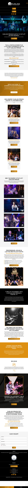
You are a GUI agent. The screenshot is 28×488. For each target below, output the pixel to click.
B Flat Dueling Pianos (13, 477)
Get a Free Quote (14, 38)
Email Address (3, 441)
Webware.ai (20, 477)
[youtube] (14, 14)
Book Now (14, 11)
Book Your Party (14, 166)
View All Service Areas (14, 427)
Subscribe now (14, 404)
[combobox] (2, 445)
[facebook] (12, 14)
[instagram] (16, 14)
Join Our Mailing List (14, 466)
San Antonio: (7, 423)
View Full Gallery (14, 243)
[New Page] (14, 457)
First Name (2, 436)
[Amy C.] (17, 364)
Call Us (14, 8)
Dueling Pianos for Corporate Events (14, 140)
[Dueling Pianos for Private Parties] (14, 154)
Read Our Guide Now (14, 92)
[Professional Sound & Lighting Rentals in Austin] (14, 276)
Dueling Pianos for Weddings (14, 118)
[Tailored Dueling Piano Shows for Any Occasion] (14, 316)
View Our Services (14, 171)
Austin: (9, 422)
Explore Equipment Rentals (14, 265)
